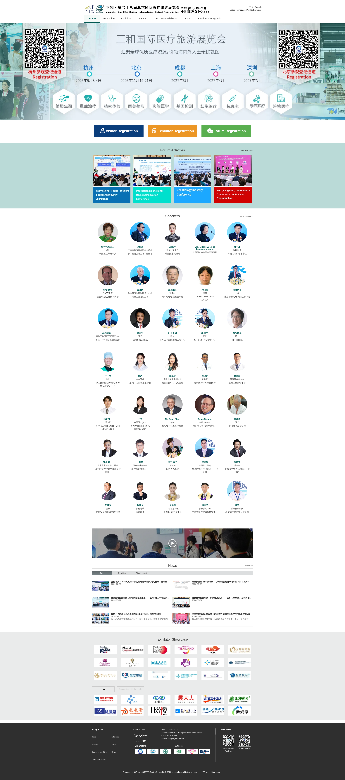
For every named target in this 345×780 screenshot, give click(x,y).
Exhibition (115, 737)
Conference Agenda (99, 759)
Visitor (113, 744)
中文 (251, 7)
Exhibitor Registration (176, 131)
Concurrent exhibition (99, 752)
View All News (248, 566)
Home (94, 737)
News (113, 752)
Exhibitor (95, 744)
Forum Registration (230, 131)
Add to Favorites (254, 10)
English (258, 7)
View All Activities (247, 150)
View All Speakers (246, 216)
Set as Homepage (238, 10)
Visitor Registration (122, 131)
